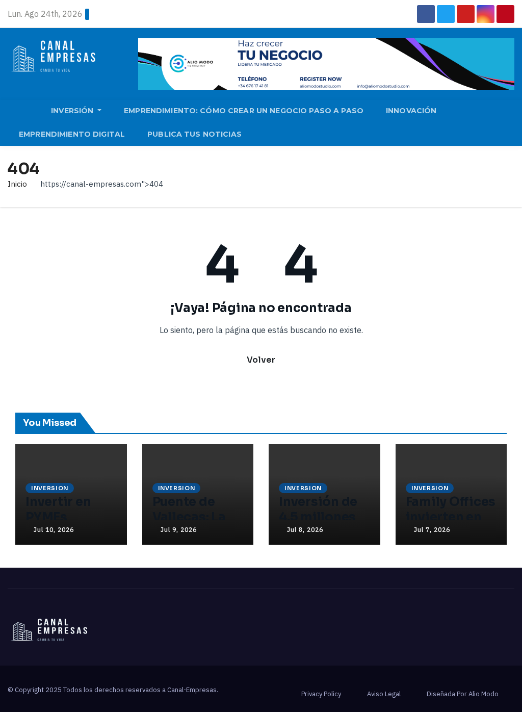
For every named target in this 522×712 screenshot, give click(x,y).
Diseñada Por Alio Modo (463, 694)
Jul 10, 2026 (54, 529)
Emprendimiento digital (72, 134)
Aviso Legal (384, 694)
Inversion (49, 488)
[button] (511, 122)
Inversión (73, 110)
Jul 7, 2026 (432, 529)
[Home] (24, 112)
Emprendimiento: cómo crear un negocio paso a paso (243, 110)
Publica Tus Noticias (194, 134)
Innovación (411, 110)
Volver (261, 359)
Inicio (17, 184)
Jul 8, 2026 (305, 529)
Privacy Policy (321, 694)
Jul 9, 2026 (179, 529)
